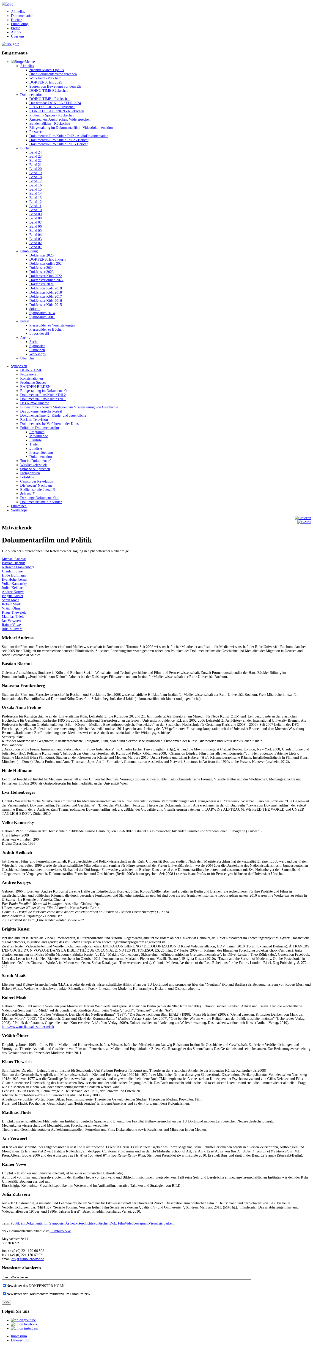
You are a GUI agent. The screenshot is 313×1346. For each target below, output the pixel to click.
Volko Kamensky (14, 583)
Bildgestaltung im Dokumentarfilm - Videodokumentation (71, 127)
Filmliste (35, 440)
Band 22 (35, 160)
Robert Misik (11, 604)
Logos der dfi (39, 333)
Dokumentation (22, 16)
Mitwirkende (38, 436)
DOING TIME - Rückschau (49, 99)
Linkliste (35, 448)
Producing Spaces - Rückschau (51, 115)
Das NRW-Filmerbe (34, 403)
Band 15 (35, 189)
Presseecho (37, 132)
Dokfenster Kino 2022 (45, 276)
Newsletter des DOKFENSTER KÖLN (35, 1286)
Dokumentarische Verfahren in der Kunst (50, 424)
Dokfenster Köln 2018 (45, 292)
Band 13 (35, 198)
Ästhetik (71, 1223)
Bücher (16, 20)
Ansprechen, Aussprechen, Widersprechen (60, 119)
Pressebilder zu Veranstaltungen (52, 325)
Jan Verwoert (11, 621)
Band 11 (35, 206)
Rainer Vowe (11, 625)
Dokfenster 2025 (41, 255)
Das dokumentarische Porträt (41, 411)
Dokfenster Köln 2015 (45, 305)
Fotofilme (27, 477)
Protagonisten (30, 473)
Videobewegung (136, 1223)
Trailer (34, 444)
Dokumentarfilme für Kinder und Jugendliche (53, 415)
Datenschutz (20, 1340)
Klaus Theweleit (14, 612)
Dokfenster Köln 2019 (45, 288)
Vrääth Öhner (12, 608)
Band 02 (35, 243)
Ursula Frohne (12, 571)
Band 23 (35, 156)
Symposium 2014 (42, 313)
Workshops (37, 354)
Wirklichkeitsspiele (33, 465)
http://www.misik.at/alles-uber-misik (28, 1027)
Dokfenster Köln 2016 (45, 300)
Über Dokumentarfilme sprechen (53, 74)
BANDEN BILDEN (35, 386)
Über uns (17, 36)
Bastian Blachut (13, 563)
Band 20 (35, 169)
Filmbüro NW (60, 1231)
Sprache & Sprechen (35, 469)
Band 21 (35, 165)
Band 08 (35, 218)
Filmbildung (20, 24)
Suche (33, 342)
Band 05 (35, 230)
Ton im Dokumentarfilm (37, 461)
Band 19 (35, 173)
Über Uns (27, 358)
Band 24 (35, 152)
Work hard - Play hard (45, 78)
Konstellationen (31, 378)
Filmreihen (37, 350)
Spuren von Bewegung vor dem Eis (55, 86)
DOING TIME (31, 370)
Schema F (27, 494)
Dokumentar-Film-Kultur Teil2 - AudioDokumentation (68, 136)
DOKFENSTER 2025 (45, 82)
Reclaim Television (34, 419)
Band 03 (35, 239)
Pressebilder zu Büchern (46, 329)
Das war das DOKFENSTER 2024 (55, 103)
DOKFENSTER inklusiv (47, 259)
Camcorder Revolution (36, 481)
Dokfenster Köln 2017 (45, 296)
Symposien (37, 346)
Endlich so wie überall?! (37, 489)
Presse (15, 28)
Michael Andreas (14, 559)
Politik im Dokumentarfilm (39, 428)
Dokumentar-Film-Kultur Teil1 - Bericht (58, 144)
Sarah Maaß (10, 600)
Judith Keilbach (13, 588)
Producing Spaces (33, 382)
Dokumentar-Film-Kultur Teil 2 (43, 395)
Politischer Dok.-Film (109, 1223)
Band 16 (35, 185)
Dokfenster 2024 (41, 268)
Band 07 (35, 222)
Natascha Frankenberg (18, 567)
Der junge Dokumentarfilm (39, 498)
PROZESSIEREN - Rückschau (52, 107)
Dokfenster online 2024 (46, 263)
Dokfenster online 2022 (46, 280)
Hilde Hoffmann (14, 575)
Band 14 (35, 193)
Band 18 (35, 177)
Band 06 (35, 226)
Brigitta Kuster (12, 596)
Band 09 (35, 214)
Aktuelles (18, 11)
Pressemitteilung (41, 452)
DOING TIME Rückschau (48, 90)
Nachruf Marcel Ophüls (46, 70)
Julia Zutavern (12, 629)
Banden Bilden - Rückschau (49, 123)
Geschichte (85, 1223)
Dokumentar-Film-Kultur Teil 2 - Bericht (58, 140)
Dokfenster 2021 (41, 284)
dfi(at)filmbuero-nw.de (27, 1259)
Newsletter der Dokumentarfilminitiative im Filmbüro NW (48, 1294)
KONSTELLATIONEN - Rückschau (56, 111)
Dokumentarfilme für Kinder (41, 502)
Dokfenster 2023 (41, 272)
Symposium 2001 (42, 317)
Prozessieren (29, 374)
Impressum (19, 1336)
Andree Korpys (13, 592)
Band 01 (35, 247)
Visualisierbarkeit (160, 1223)
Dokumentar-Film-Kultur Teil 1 (43, 399)
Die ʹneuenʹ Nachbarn (36, 485)
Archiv (16, 32)
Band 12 (35, 202)
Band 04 (35, 235)
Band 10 (35, 210)
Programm (36, 432)
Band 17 (35, 181)
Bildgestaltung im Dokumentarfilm (45, 391)
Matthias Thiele (13, 616)
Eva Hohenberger (14, 579)
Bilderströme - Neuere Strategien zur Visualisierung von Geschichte (69, 407)
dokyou (34, 309)
